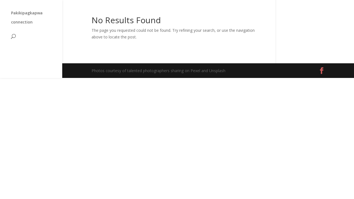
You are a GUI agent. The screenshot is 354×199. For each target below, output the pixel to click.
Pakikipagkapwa (27, 13)
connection (22, 22)
